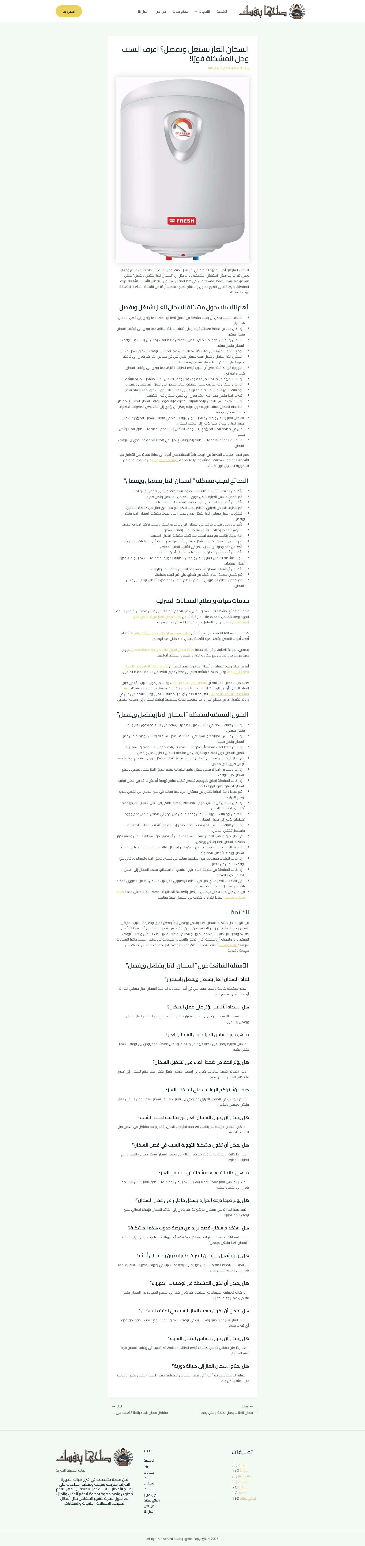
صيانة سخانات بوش (165, 460)
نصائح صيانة (180, 11)
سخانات (243, 1482)
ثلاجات (244, 1470)
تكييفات (243, 1465)
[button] (197, 11)
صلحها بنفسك (228, 945)
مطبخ (242, 1492)
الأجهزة (204, 11)
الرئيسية (222, 11)
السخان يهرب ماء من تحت (189, 682)
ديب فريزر (244, 1476)
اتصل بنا (143, 11)
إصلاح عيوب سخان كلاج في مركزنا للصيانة (162, 633)
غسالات (243, 1487)
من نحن (160, 11)
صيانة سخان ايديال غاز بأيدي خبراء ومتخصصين (162, 649)
